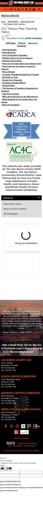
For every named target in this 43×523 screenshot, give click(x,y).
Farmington (7, 337)
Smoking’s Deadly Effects (14, 83)
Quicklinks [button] (10, 198)
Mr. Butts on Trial (10, 77)
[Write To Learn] (24, 432)
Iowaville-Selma (18, 337)
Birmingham (16, 334)
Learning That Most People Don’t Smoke (20, 75)
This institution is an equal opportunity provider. (21, 450)
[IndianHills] (36, 426)
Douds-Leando (33, 334)
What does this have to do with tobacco (20, 97)
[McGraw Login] (16, 432)
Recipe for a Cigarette (12, 80)
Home (3, 21)
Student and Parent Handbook (14, 209)
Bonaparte (7, 334)
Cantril (24, 334)
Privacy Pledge (29, 445)
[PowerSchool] (29, 426)
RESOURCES (13, 21)
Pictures (22, 43)
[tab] (21, 197)
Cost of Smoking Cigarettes (14, 55)
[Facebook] (6, 426)
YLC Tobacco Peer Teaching (14, 24)
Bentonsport (35, 332)
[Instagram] (17, 426)
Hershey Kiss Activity (12, 61)
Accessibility (17, 445)
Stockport (28, 339)
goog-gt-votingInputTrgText (31, 487)
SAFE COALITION (27, 21)
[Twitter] (11, 426)
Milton (37, 337)
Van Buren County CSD (16, 360)
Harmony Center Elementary (20, 393)
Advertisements (9, 50)
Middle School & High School (21, 409)
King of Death (8, 72)
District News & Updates (12, 204)
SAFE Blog (11, 43)
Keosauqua (29, 337)
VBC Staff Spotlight (10, 214)
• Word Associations (10, 105)
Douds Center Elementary (18, 376)
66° (5, 9)
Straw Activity (8, 86)
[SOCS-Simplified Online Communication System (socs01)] (10, 443)
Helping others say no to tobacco (17, 58)
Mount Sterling (15, 339)
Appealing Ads (9, 53)
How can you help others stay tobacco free (21, 64)
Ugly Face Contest (10, 94)
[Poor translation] (9, 469)
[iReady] (23, 426)
